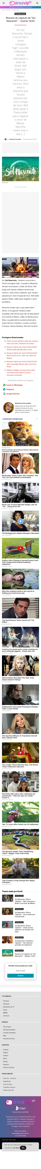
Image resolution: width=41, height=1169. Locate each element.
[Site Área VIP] (20, 3)
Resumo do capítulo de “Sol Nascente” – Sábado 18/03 (25, 955)
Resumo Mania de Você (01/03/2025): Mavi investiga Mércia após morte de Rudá (22, 364)
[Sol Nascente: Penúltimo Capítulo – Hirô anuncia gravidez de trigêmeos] (7, 939)
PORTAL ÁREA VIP (7, 1073)
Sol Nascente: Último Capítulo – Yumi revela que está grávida (25, 914)
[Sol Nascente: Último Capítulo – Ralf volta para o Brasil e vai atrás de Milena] (7, 898)
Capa (3, 10)
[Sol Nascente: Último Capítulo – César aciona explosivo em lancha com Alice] (7, 924)
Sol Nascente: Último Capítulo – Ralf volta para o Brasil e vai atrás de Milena (25, 901)
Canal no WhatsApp (14, 385)
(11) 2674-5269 (20, 1136)
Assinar (20, 975)
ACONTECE (5, 1045)
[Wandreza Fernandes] (6, 139)
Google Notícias (12, 394)
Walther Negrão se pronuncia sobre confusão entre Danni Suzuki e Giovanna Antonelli (21, 372)
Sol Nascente (15, 10)
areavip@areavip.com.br (20, 1133)
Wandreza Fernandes (15, 139)
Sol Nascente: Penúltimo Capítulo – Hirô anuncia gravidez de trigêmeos (24, 943)
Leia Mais (16, 1148)
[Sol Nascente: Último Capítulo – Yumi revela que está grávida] (7, 911)
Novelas (8, 10)
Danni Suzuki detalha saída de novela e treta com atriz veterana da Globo (22, 342)
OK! (23, 1148)
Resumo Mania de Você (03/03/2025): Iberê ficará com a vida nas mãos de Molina (22, 355)
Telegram (10, 389)
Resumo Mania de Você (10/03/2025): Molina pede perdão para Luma (22, 348)
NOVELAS (5, 1022)
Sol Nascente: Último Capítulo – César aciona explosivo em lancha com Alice (24, 929)
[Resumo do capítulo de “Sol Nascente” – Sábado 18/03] (7, 953)
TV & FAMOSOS (6, 996)
